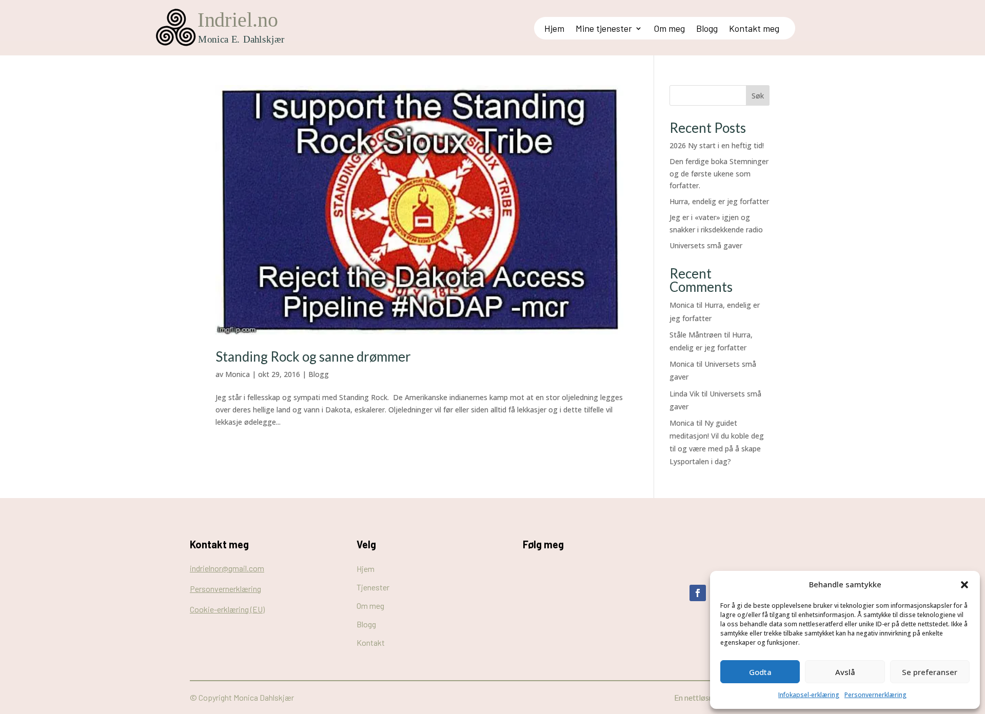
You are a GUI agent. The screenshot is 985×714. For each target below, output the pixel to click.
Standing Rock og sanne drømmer (313, 356)
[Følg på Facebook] (698, 593)
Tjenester (373, 587)
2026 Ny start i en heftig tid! (716, 145)
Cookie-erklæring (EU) (227, 609)
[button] (964, 585)
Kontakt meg (754, 29)
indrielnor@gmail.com (227, 568)
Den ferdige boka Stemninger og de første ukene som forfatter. (719, 173)
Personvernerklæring (875, 694)
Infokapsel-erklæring (808, 694)
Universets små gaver (705, 245)
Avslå (845, 672)
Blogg (707, 29)
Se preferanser (929, 672)
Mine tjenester (604, 29)
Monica (237, 374)
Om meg (669, 29)
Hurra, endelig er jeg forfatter (719, 201)
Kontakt (371, 642)
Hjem (554, 29)
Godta (760, 672)
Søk (758, 96)
